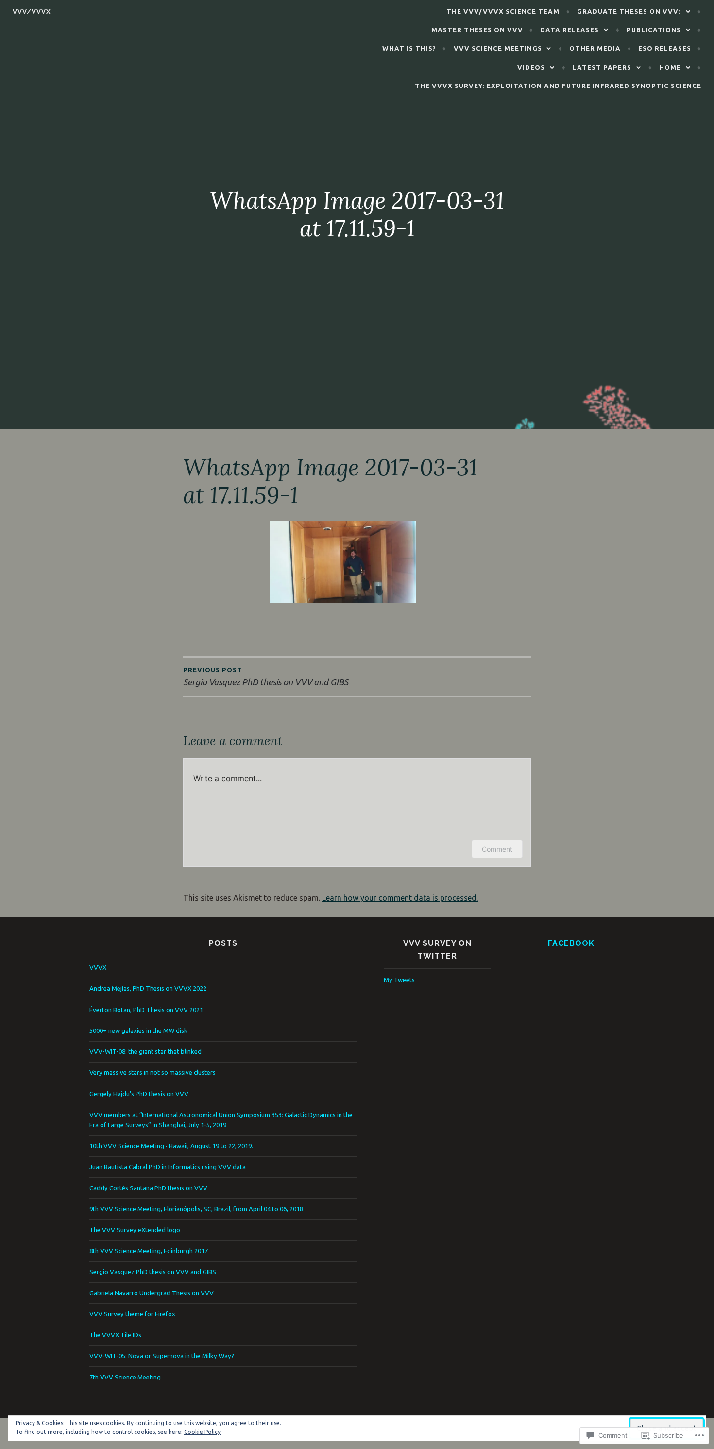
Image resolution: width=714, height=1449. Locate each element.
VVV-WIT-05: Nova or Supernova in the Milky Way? (161, 1355)
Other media (595, 48)
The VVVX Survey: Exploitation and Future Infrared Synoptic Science (558, 85)
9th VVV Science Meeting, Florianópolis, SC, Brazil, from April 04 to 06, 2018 (196, 1208)
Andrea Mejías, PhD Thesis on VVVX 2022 (147, 988)
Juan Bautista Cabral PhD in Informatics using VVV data (167, 1166)
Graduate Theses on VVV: (629, 11)
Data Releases (569, 29)
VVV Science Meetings (498, 48)
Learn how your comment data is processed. (400, 897)
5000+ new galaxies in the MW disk (138, 1030)
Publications (654, 29)
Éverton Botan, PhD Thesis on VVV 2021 (146, 1009)
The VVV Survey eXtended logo (134, 1229)
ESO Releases (664, 48)
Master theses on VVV (477, 29)
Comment (497, 849)
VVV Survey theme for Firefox (132, 1313)
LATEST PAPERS (602, 67)
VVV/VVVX (32, 11)
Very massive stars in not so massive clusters (152, 1072)
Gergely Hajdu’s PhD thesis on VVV (138, 1093)
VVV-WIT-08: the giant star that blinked (145, 1051)
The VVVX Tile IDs (115, 1334)
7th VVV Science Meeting (125, 1377)
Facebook (571, 943)
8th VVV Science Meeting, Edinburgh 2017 (148, 1250)
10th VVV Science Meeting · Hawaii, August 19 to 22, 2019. (171, 1145)
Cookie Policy (202, 1432)
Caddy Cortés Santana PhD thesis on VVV (148, 1188)
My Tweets (399, 980)
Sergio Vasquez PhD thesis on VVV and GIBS (152, 1271)
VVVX (97, 967)
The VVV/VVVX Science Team (503, 11)
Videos (531, 67)
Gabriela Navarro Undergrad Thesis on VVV (151, 1293)
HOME (670, 67)
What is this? (409, 48)
